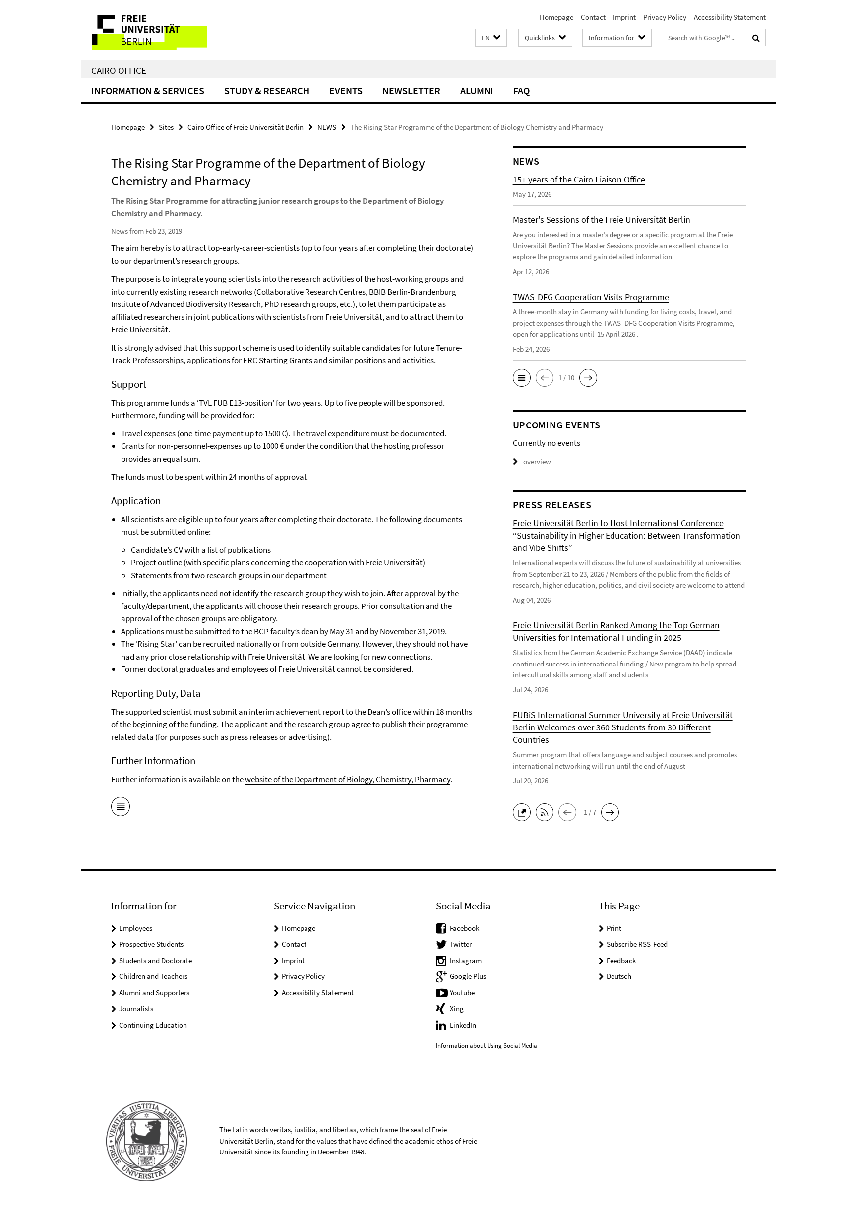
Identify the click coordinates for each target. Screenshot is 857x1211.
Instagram (466, 960)
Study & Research (266, 90)
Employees (135, 928)
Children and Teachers (153, 976)
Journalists (136, 1008)
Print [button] (614, 928)
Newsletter (411, 90)
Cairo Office (118, 70)
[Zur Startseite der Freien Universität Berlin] (164, 30)
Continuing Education (153, 1024)
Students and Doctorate (155, 960)
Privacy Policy (664, 17)
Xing (457, 1008)
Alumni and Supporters (154, 992)
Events (346, 90)
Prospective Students (151, 944)
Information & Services (147, 90)
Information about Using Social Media (486, 1045)
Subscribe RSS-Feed (637, 944)
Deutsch (619, 976)
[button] (491, 38)
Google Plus (468, 976)
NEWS (326, 127)
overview (537, 461)
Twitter (461, 944)
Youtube (462, 992)
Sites (166, 127)
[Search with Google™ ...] (756, 38)
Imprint (624, 17)
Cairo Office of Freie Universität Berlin (245, 127)
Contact (593, 17)
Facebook (464, 928)
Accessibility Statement (730, 17)
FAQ (521, 90)
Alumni (476, 90)
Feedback (621, 960)
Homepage (556, 17)
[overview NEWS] (120, 808)
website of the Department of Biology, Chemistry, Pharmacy (347, 779)
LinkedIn (463, 1024)
